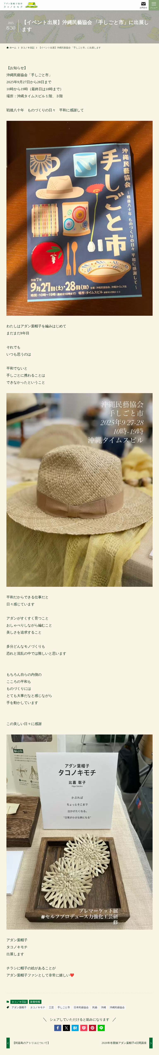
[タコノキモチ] (20, 5)
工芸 (51, 1007)
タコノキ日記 (19, 1001)
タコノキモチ (37, 1007)
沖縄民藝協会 (117, 1007)
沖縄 (103, 1007)
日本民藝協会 (81, 1007)
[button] (57, 1028)
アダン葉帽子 (19, 1007)
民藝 (94, 1007)
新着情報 (35, 1001)
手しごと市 (64, 1007)
